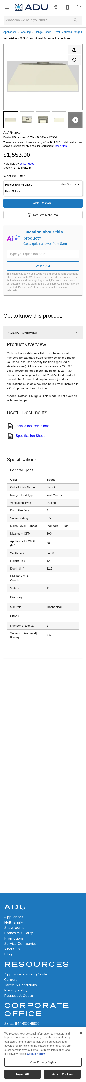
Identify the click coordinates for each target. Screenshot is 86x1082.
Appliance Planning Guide (25, 974)
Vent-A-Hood (27, 163)
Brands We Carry (18, 933)
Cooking (26, 32)
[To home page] (31, 7)
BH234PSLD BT (23, 168)
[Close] (81, 1033)
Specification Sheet (30, 436)
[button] (7, 7)
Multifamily (13, 922)
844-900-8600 (27, 1024)
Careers (10, 980)
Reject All (22, 1074)
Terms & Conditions (20, 985)
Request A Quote (18, 996)
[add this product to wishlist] (74, 60)
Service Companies (20, 944)
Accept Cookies (62, 1074)
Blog (8, 954)
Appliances (10, 32)
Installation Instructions (32, 426)
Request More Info (45, 215)
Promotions (14, 938)
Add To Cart (43, 203)
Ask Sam (43, 266)
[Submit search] (75, 20)
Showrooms (14, 928)
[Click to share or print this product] (74, 49)
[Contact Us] (68, 7)
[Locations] (56, 7)
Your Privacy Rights (43, 1062)
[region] (43, 1054)
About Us (12, 949)
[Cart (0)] (79, 7)
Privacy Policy (15, 990)
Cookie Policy (36, 1053)
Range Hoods (43, 32)
